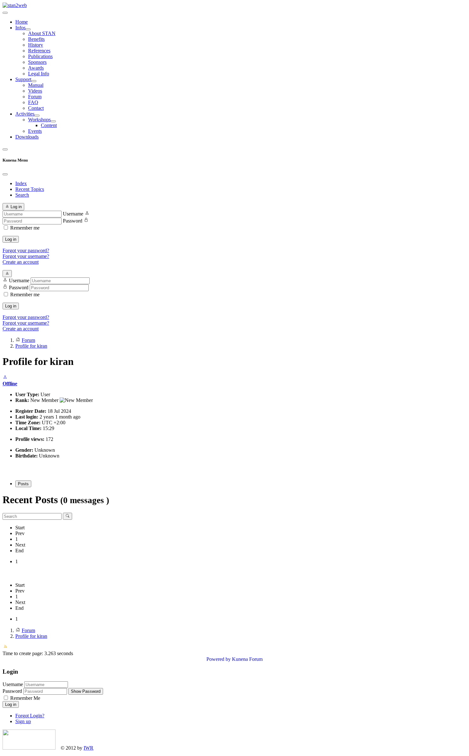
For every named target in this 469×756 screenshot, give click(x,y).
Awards (36, 68)
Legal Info (38, 73)
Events (35, 131)
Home (21, 22)
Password (72, 220)
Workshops (39, 119)
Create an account (21, 262)
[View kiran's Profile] (5, 378)
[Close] (5, 174)
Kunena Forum (247, 659)
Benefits (36, 39)
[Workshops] (53, 121)
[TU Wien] (29, 748)
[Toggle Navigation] (5, 13)
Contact (36, 108)
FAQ (33, 102)
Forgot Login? (29, 715)
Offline (10, 383)
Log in (10, 239)
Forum (34, 96)
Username (73, 213)
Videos (35, 91)
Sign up (23, 721)
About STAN (42, 33)
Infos (20, 27)
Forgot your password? (26, 250)
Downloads (27, 137)
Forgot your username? (26, 256)
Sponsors (37, 62)
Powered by (218, 659)
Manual (35, 85)
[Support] (33, 81)
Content (49, 125)
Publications (40, 56)
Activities (24, 114)
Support (23, 79)
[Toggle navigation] (5, 149)
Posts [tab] (23, 483)
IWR (88, 748)
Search (22, 195)
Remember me (25, 228)
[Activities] (37, 116)
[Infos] (28, 29)
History (35, 45)
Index (21, 183)
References (39, 50)
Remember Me (24, 698)
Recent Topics (29, 189)
